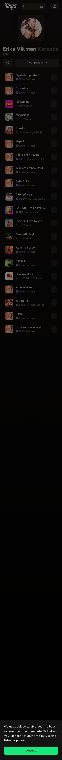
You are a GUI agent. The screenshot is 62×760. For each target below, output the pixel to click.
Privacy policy (14, 740)
